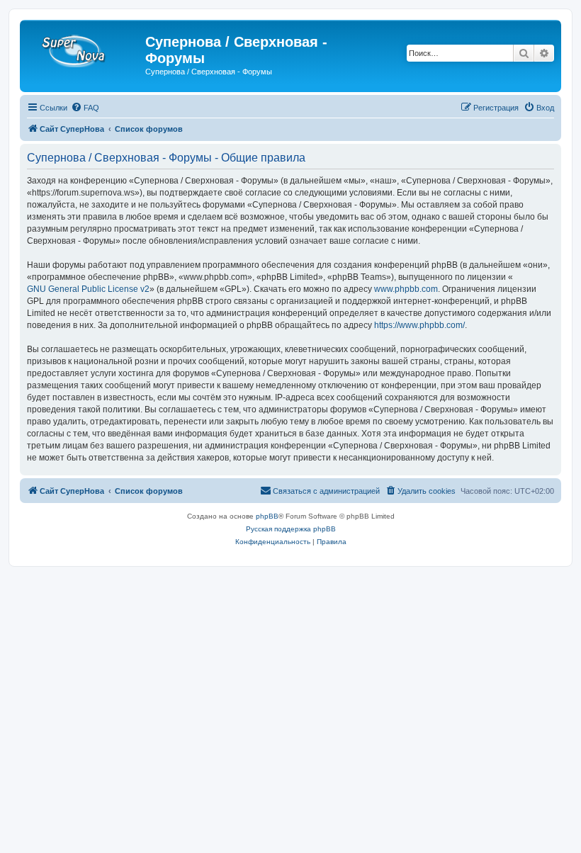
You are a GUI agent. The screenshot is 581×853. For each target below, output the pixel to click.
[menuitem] (85, 107)
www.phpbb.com (406, 289)
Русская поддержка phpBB (291, 529)
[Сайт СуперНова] (84, 46)
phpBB (267, 516)
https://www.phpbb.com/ (419, 325)
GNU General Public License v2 (88, 289)
